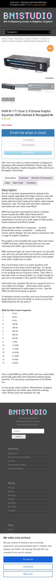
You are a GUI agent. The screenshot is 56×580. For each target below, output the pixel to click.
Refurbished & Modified (23, 165)
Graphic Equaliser (28, 168)
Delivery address (16, 469)
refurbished (17, 171)
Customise (28, 567)
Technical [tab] (23, 178)
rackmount (48, 168)
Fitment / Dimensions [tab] (42, 178)
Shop (11, 39)
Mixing (11, 488)
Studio (11, 499)
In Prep (11, 461)
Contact (11, 511)
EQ (8, 168)
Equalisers (19, 39)
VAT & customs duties (36, 5)
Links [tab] (7, 183)
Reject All (28, 574)
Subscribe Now (28, 152)
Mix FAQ (12, 507)
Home (4, 39)
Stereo (28, 39)
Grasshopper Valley (17, 465)
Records (11, 495)
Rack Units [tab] (18, 183)
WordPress (34, 425)
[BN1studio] (28, 19)
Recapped (6, 171)
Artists (11, 492)
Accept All (28, 559)
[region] (28, 556)
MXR (40, 168)
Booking (12, 503)
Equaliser (15, 168)
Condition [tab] (31, 183)
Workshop (13, 453)
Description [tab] (10, 178)
